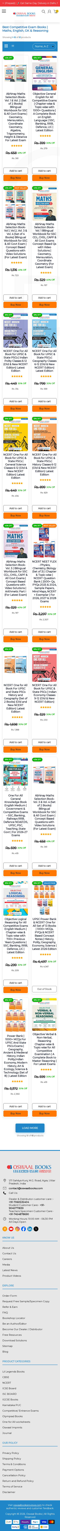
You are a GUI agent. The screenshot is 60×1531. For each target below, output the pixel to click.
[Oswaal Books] (25, 14)
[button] (43, 12)
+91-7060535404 (19, 1202)
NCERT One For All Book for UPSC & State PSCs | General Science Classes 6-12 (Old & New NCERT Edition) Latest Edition (15, 466)
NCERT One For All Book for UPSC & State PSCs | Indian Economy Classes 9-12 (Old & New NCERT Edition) (44, 693)
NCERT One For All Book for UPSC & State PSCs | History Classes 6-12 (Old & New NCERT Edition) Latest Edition (44, 464)
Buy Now (15, 177)
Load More (30, 1127)
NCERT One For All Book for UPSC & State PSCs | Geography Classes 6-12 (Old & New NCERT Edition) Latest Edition (44, 361)
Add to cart (15, 170)
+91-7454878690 (19, 1214)
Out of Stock (44, 989)
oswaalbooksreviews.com (27, 1505)
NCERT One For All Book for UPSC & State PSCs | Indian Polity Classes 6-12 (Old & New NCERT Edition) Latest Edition (15, 361)
